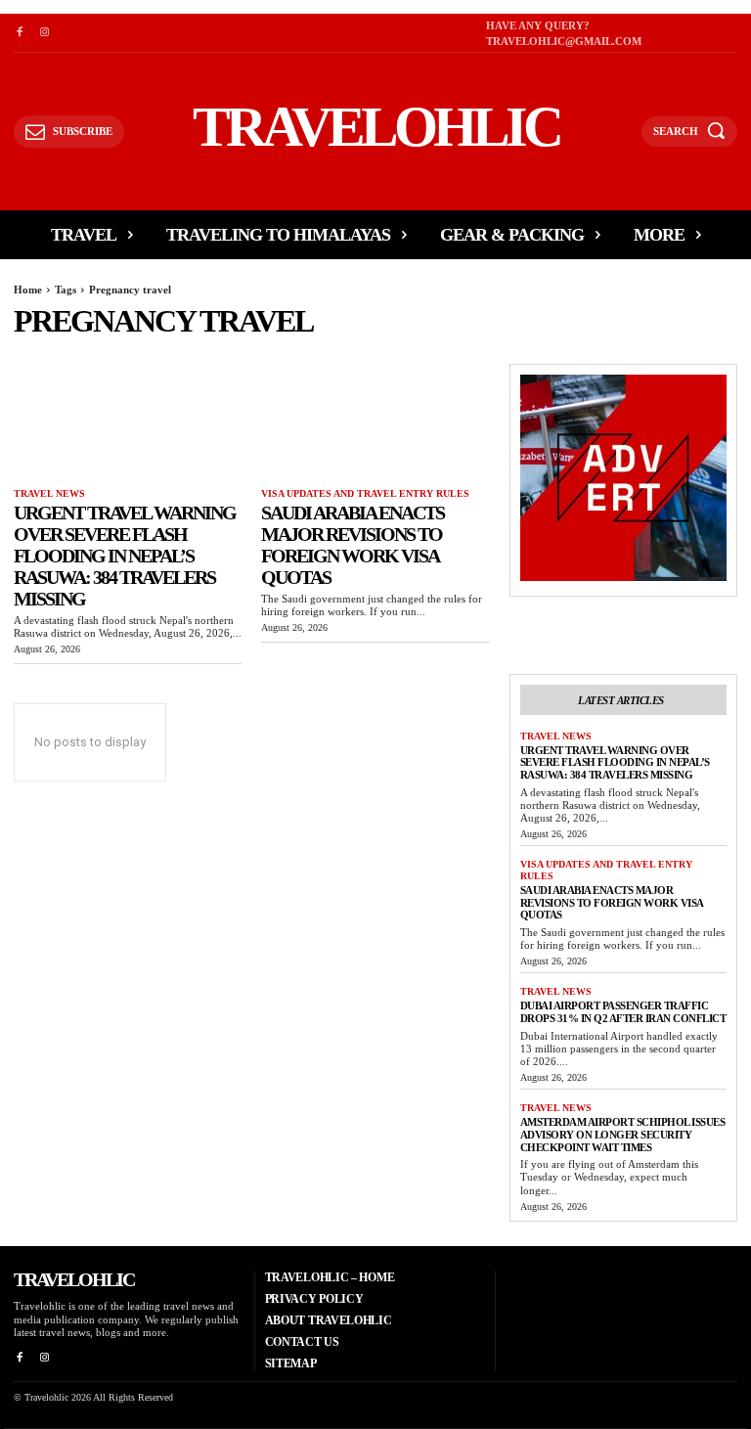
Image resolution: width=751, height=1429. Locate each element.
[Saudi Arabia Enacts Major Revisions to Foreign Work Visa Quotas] (375, 421)
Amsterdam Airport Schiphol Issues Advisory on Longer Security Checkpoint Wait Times (623, 1134)
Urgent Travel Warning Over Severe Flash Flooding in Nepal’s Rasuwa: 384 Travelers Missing (125, 555)
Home (28, 289)
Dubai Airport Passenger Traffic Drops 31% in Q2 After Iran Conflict (623, 1012)
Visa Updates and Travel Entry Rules (365, 493)
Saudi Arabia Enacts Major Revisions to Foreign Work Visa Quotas (352, 545)
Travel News (49, 493)
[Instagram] (43, 32)
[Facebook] (19, 32)
